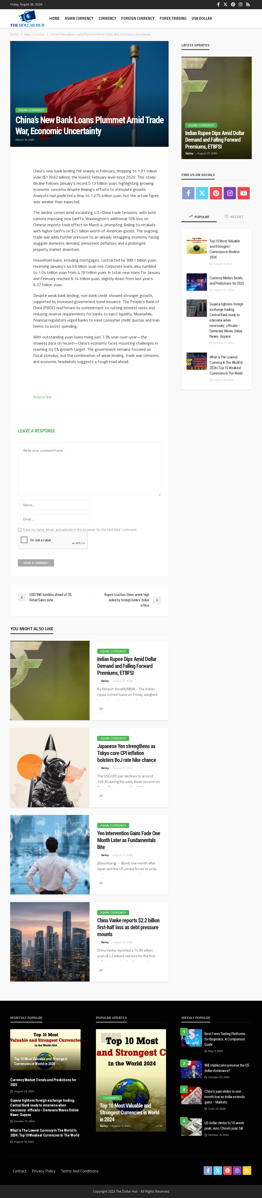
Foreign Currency (138, 18)
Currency (107, 18)
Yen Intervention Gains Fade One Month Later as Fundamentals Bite (128, 840)
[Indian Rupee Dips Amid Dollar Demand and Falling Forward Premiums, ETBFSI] (50, 680)
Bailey (105, 681)
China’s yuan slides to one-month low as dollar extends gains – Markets (224, 1096)
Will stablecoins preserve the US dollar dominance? (226, 1068)
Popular (201, 216)
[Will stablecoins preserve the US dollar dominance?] (191, 1069)
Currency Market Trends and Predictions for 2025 (227, 281)
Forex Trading (173, 18)
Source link (42, 397)
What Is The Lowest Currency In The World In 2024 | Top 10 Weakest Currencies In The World (226, 365)
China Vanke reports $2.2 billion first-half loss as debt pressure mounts (128, 927)
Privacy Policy (44, 1171)
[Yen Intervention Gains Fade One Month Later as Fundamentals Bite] (50, 854)
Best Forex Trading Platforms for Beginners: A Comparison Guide (224, 1039)
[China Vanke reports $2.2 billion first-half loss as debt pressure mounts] (50, 942)
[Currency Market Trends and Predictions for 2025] (197, 282)
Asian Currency (79, 18)
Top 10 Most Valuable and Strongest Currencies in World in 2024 (225, 249)
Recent (237, 216)
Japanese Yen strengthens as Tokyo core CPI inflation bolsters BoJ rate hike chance (126, 753)
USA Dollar (202, 18)
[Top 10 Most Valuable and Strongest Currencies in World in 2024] (197, 245)
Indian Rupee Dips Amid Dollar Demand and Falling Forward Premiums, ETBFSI (126, 666)
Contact (20, 1171)
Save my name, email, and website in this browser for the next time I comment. (80, 529)
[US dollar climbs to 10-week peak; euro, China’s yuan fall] (191, 1127)
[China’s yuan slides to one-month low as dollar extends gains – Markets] (191, 1095)
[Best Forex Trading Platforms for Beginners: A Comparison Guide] (191, 1038)
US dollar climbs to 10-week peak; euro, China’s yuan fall (224, 1126)
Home (54, 18)
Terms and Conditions (80, 1171)
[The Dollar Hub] (27, 18)
